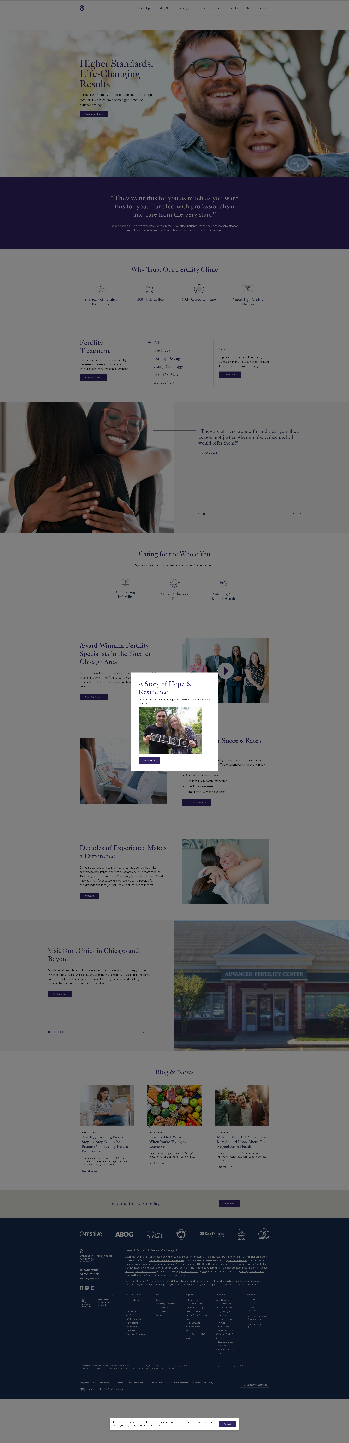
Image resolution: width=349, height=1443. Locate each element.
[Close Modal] (217, 670)
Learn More (149, 760)
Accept (227, 1424)
